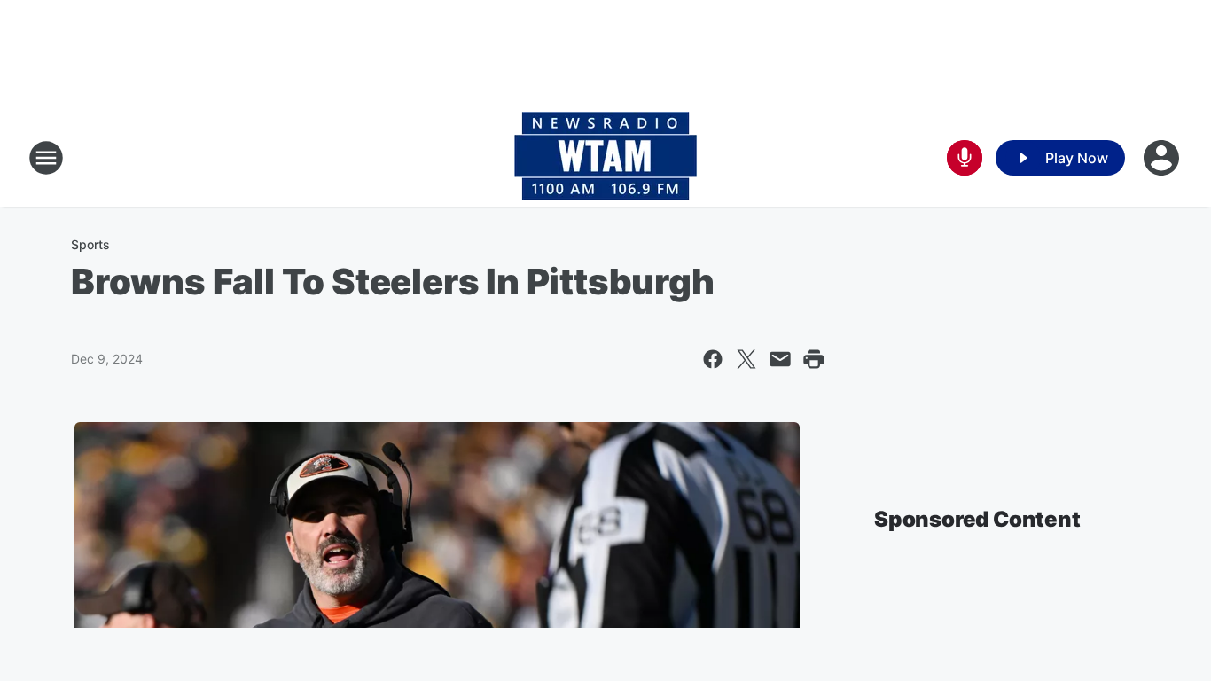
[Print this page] (813, 359)
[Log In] (1163, 158)
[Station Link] (605, 158)
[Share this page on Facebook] (712, 359)
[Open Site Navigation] (46, 158)
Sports (90, 244)
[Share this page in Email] (780, 359)
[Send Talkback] (964, 158)
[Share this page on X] (746, 359)
